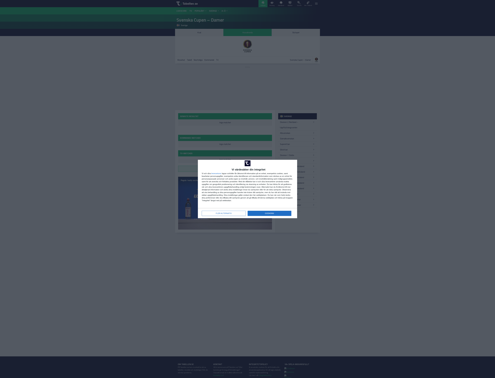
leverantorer (216, 173)
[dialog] (247, 189)
